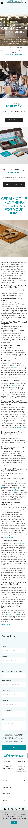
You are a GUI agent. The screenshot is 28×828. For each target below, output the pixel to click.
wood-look (9, 537)
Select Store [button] (13, 10)
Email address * (6, 690)
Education (6, 793)
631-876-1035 (7, 766)
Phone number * (6, 680)
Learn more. (20, 820)
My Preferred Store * (7, 710)
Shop (5, 780)
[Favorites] (22, 3)
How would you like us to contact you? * (12, 671)
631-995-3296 (20, 769)
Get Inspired (7, 787)
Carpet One (4, 16)
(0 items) (25, 2)
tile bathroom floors (18, 367)
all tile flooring (22, 543)
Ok (14, 822)
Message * (4, 719)
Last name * (5, 656)
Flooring (12, 16)
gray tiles (17, 489)
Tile (17, 16)
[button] (19, 3)
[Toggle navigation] (2, 3)
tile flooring (18, 290)
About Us (6, 800)
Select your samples (12, 184)
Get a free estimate (12, 614)
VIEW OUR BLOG (12, 120)
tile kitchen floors (14, 385)
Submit (14, 747)
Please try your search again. (14, 54)
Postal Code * (5, 700)
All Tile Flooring (5, 624)
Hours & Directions (7, 768)
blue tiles (14, 490)
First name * (5, 646)
